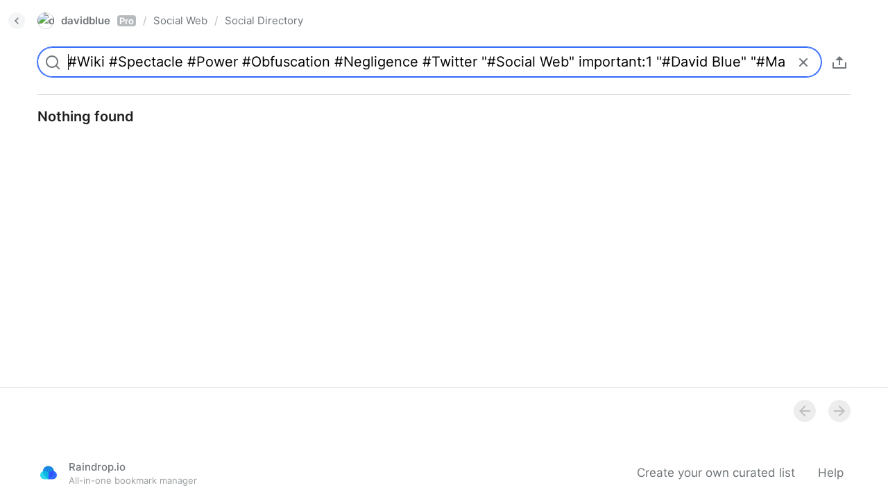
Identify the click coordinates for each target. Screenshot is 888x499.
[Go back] (16, 20)
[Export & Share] (839, 62)
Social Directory (264, 20)
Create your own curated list (716, 473)
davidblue (97, 20)
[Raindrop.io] (48, 473)
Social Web (180, 20)
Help (831, 473)
